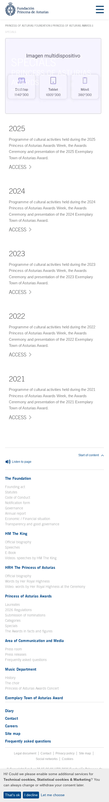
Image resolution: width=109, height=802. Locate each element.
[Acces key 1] (26, 14)
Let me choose (53, 795)
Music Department (20, 669)
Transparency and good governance (32, 524)
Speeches (12, 547)
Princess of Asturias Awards (72, 25)
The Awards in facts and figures (28, 631)
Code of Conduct (17, 497)
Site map (12, 733)
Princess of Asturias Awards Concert (32, 688)
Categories (13, 620)
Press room (13, 649)
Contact (11, 718)
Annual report (15, 513)
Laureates (12, 605)
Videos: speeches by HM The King (31, 558)
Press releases (15, 654)
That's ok (12, 795)
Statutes (11, 492)
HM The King (16, 533)
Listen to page (21, 462)
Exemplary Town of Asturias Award (34, 697)
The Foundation (18, 478)
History (10, 678)
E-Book (10, 553)
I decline (31, 795)
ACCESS (17, 167)
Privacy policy (65, 753)
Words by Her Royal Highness (27, 581)
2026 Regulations (18, 610)
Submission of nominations (25, 615)
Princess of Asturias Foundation (27, 26)
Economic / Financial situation (27, 519)
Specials (11, 626)
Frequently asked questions (26, 660)
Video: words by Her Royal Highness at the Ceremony (45, 587)
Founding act (15, 487)
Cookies (67, 759)
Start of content (88, 455)
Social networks (47, 759)
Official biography (18, 542)
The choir (12, 683)
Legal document (25, 753)
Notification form (17, 503)
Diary (9, 710)
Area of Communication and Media (34, 640)
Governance (14, 508)
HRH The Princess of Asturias (30, 567)
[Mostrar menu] (100, 9)
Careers (11, 726)
